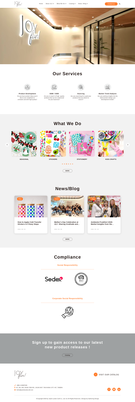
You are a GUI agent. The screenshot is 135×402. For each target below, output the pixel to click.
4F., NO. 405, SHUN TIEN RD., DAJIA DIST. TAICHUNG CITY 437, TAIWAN (39, 387)
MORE (67, 170)
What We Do (61, 3)
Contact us (111, 4)
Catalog (71, 3)
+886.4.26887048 (21, 385)
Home (41, 3)
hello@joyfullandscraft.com (24, 390)
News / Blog (82, 3)
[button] (7, 145)
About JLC (49, 3)
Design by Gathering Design (90, 398)
